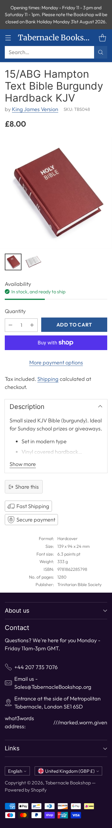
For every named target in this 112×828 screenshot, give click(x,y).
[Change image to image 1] (13, 262)
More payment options (56, 362)
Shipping (48, 378)
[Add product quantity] (32, 325)
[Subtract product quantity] (10, 325)
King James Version (35, 109)
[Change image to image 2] (33, 262)
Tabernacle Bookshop (68, 783)
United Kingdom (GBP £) (70, 771)
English (15, 771)
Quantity (15, 311)
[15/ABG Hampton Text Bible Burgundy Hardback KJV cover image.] (56, 193)
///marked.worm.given (80, 722)
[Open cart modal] (102, 38)
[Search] (100, 52)
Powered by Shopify (26, 790)
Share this (27, 486)
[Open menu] (8, 38)
